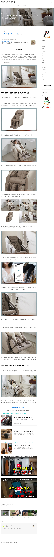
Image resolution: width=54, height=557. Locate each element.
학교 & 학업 (44, 72)
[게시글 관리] (6, 505)
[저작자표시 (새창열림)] (12, 504)
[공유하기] (4, 505)
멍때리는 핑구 (44, 79)
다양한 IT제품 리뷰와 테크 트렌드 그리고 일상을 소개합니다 (12, 528)
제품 (42, 71)
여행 (42, 58)
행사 (42, 74)
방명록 (24, 5)
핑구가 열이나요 (44, 78)
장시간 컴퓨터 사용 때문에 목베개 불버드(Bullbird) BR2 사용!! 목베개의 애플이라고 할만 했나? (17, 427)
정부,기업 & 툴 (44, 67)
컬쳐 (42, 55)
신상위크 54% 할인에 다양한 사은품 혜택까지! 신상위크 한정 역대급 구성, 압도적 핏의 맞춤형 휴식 (15, 43)
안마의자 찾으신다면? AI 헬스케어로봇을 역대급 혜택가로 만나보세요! (14, 34)
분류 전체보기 (44, 46)
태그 (6, 5)
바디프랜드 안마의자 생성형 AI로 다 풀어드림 (11, 33)
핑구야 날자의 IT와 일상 (9, 2)
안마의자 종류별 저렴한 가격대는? (18, 407)
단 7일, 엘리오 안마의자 (7, 41)
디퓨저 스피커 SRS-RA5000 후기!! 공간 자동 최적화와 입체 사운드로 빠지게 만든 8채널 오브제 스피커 (18, 442)
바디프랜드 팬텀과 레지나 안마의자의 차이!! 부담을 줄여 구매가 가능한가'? (13, 413)
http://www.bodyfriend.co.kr (7, 31)
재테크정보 (43, 64)
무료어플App (44, 51)
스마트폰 (43, 48)
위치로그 (18, 5)
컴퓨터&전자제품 (44, 50)
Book (43, 62)
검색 (49, 2)
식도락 (43, 57)
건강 (42, 65)
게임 (42, 53)
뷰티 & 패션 (44, 69)
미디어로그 (12, 5)
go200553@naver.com (45, 42)
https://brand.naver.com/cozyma (8, 39)
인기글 (46, 92)
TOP (52, 543)
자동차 (43, 60)
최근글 (43, 92)
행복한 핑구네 (44, 76)
